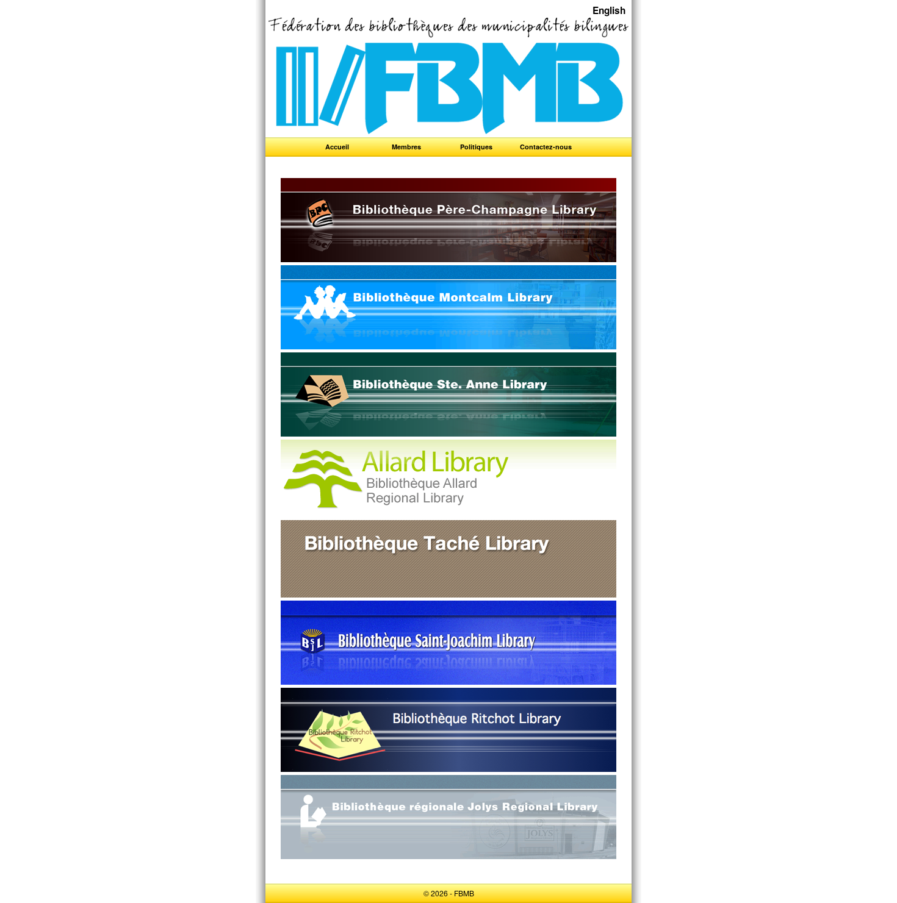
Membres (406, 146)
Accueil (337, 146)
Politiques (476, 146)
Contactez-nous (546, 146)
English (609, 10)
